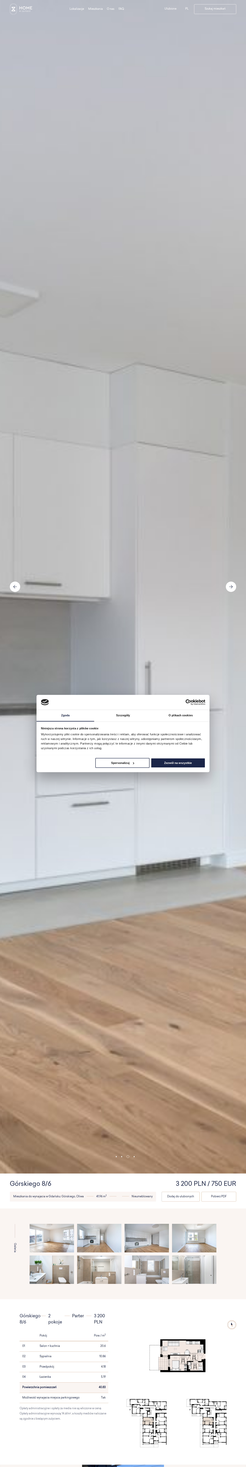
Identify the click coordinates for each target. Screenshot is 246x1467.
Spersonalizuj (120, 762)
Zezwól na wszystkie (178, 762)
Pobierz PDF (219, 1196)
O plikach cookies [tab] (181, 715)
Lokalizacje (77, 9)
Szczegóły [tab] (123, 715)
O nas (110, 9)
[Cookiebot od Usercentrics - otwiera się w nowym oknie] (188, 702)
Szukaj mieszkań (215, 8)
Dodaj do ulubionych (180, 1196)
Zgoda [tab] (65, 715)
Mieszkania (95, 9)
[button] (116, 1156)
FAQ (121, 9)
